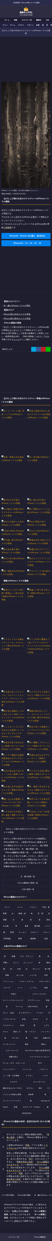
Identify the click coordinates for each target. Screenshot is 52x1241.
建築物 (33, 939)
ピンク (16, 963)
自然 (38, 25)
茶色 (48, 1000)
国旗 (7, 975)
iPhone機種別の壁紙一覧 (28, 883)
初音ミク (17, 1032)
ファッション (8, 981)
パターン (30, 25)
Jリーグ (7, 988)
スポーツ (34, 932)
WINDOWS (26, 1113)
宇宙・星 (46, 907)
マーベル (19, 1006)
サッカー (22, 932)
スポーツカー (44, 981)
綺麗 (13, 956)
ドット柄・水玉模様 (11, 1076)
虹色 (24, 1019)
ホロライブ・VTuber (31, 1107)
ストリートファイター (12, 1101)
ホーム (7, 20)
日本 (46, 975)
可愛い (5, 963)
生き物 (6, 926)
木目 (36, 1038)
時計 (40, 1088)
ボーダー (16, 1038)
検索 (15, 20)
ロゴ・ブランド (26, 956)
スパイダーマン (39, 1082)
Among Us (45, 1101)
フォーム (16, 339)
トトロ (45, 1076)
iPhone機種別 (40, 1237)
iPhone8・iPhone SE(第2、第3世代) (27, 236)
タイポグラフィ (25, 1013)
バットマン (45, 1032)
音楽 (46, 939)
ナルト (5, 1032)
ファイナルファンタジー (40, 1057)
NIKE (22, 1025)
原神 (46, 988)
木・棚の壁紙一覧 (28, 876)
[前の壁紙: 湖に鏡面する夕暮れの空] (22, 78)
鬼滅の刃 (46, 1038)
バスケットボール (26, 981)
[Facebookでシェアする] (38, 349)
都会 (27, 1044)
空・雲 (40, 913)
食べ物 (47, 969)
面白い (44, 1044)
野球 (12, 932)
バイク (47, 926)
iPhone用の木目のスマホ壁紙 (17, 314)
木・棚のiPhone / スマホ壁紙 (17, 306)
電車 (26, 926)
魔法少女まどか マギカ (12, 1088)
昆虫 (48, 920)
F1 (49, 1088)
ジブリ (46, 1025)
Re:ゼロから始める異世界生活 (37, 1050)
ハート (20, 988)
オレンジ (36, 969)
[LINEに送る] (48, 349)
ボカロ (35, 1019)
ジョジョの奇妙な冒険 (12, 1094)
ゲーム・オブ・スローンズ (14, 1063)
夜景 (5, 913)
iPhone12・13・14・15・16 (27, 243)
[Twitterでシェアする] (33, 349)
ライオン (29, 1076)
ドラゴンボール (9, 1019)
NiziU (5, 1107)
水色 (19, 969)
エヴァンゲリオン (39, 994)
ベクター (40, 1013)
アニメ (5, 25)
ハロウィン (43, 1069)
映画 (20, 939)
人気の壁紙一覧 (28, 889)
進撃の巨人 (13, 1057)
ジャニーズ (26, 1069)
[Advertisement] (26, 57)
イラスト (21, 25)
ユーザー (14, 330)
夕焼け (13, 994)
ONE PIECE (33, 1006)
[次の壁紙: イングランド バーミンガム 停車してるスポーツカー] (30, 78)
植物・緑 (22, 913)
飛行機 (37, 926)
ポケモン (30, 1088)
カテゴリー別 (26, 20)
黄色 (48, 963)
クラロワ (13, 1082)
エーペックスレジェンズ (13, 1000)
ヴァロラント (8, 1025)
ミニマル (33, 975)
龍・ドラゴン (30, 1032)
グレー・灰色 (8, 1013)
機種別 (38, 20)
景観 (5, 920)
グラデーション (34, 1000)
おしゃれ (20, 975)
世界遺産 (7, 939)
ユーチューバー (9, 1044)
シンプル (33, 988)
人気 (47, 20)
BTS (40, 1063)
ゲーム (12, 25)
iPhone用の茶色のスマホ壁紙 (17, 319)
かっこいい (28, 963)
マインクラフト (9, 1069)
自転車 (31, 1094)
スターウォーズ (11, 1050)
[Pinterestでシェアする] (43, 349)
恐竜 (15, 1107)
